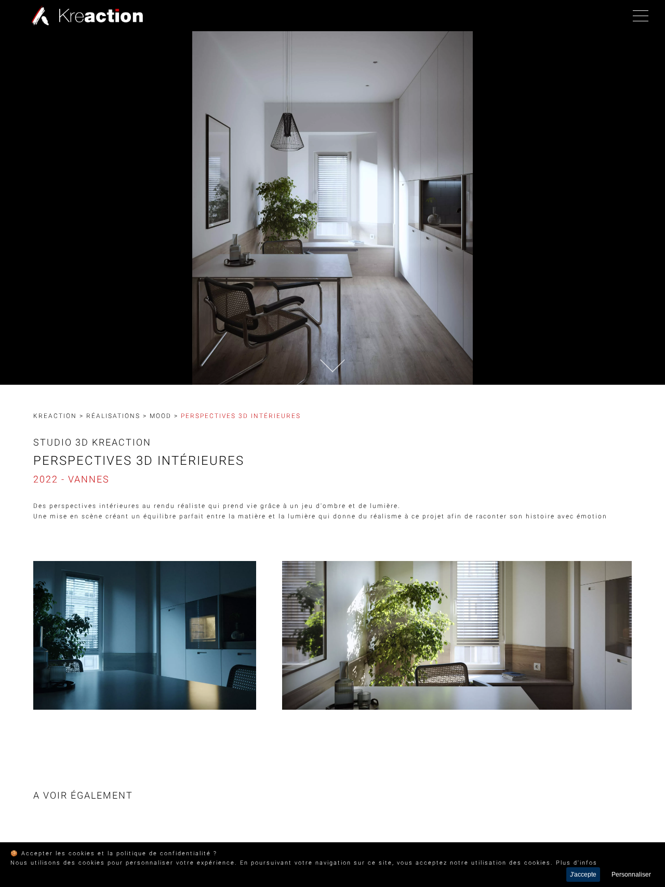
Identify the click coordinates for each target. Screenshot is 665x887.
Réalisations (113, 416)
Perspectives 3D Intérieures (241, 416)
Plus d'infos (576, 862)
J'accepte (583, 874)
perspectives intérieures (94, 506)
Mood (160, 416)
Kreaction (55, 416)
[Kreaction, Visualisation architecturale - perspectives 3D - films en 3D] (84, 15)
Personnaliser (631, 874)
